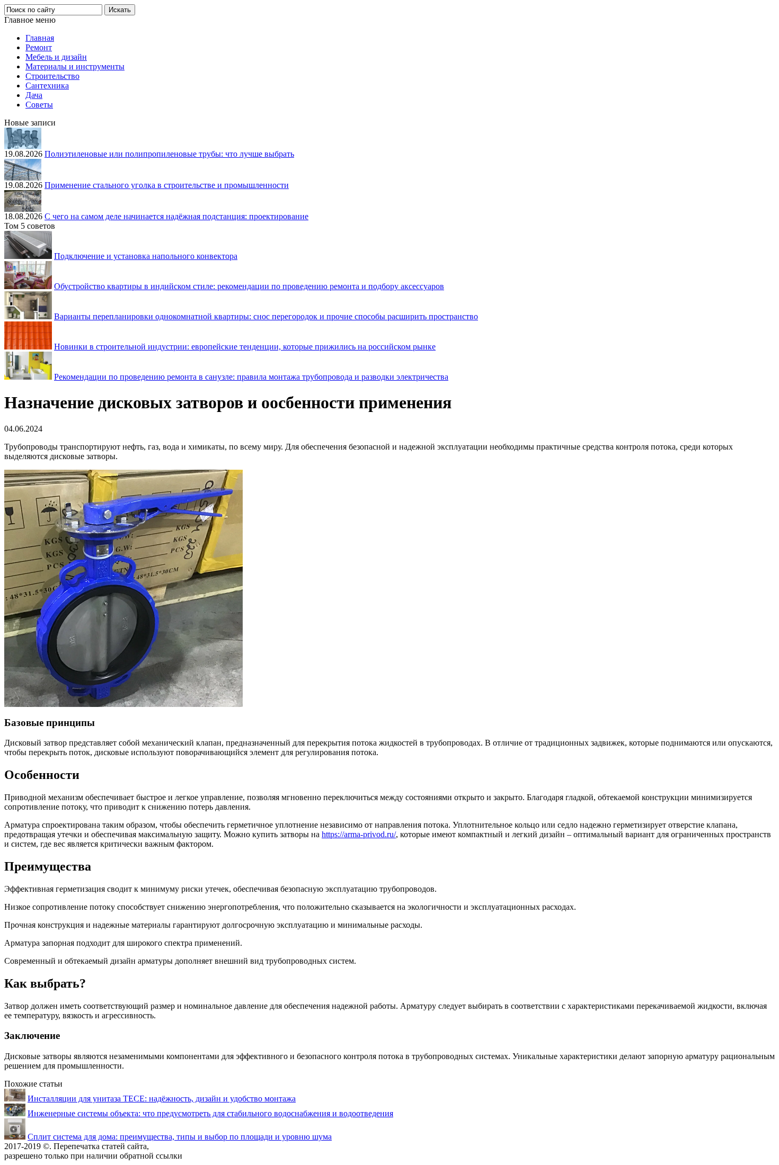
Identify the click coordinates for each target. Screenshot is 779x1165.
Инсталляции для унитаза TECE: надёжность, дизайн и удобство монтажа (162, 1098)
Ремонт (38, 47)
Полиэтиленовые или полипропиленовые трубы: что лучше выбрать (169, 153)
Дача (33, 95)
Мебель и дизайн (56, 56)
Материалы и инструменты (75, 66)
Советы (39, 104)
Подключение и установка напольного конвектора (145, 256)
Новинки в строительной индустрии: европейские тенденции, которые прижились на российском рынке (245, 346)
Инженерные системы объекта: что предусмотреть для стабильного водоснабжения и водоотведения (210, 1113)
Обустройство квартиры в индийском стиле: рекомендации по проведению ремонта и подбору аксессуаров (249, 286)
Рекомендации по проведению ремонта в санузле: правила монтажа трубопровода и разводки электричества (251, 376)
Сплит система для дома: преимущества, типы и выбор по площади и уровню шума (180, 1136)
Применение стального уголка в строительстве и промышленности (167, 185)
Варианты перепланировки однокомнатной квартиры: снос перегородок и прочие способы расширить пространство (266, 316)
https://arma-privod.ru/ (359, 834)
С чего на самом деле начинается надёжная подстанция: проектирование (176, 216)
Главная (39, 37)
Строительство (52, 75)
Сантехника (47, 85)
